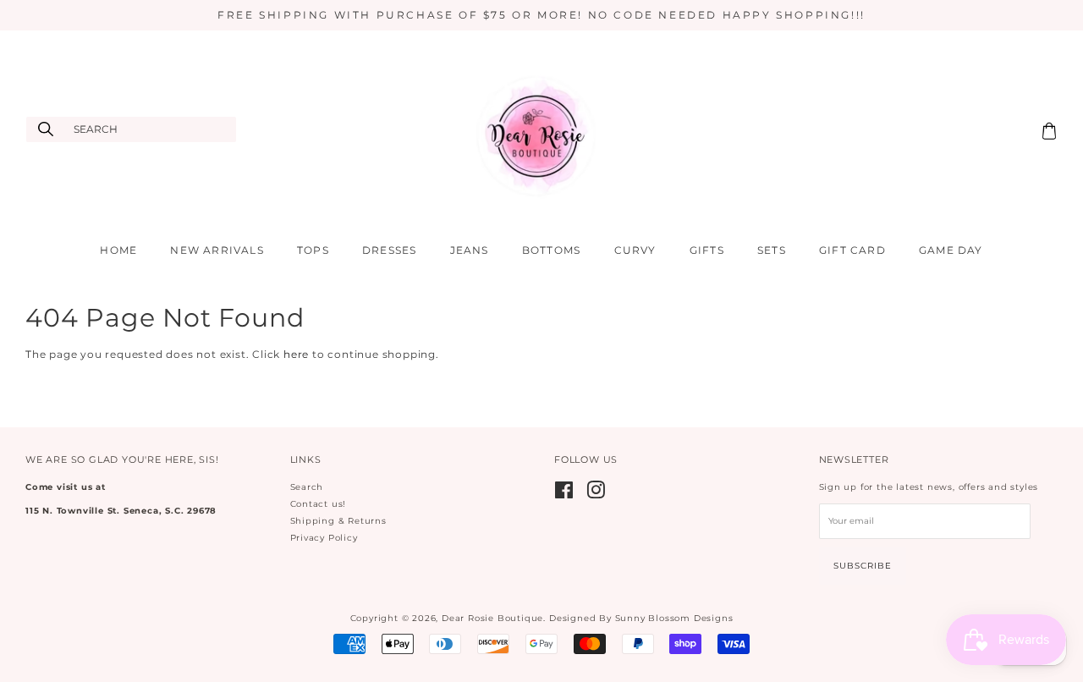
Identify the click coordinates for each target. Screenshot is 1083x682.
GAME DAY (951, 250)
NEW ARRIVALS (216, 250)
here (296, 354)
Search (307, 486)
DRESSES (389, 250)
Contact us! (318, 503)
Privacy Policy (324, 537)
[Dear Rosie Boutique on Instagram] (596, 494)
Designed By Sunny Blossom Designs (641, 618)
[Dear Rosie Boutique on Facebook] (564, 494)
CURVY (635, 250)
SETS (771, 250)
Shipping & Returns (338, 520)
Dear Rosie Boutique (492, 618)
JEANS (469, 250)
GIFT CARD (852, 250)
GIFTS (707, 250)
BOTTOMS (551, 250)
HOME (118, 250)
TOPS (313, 250)
